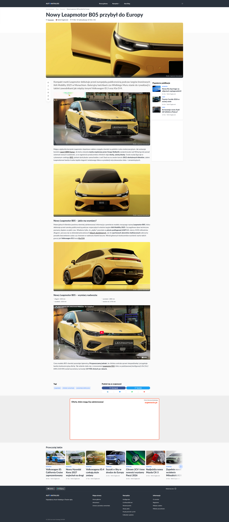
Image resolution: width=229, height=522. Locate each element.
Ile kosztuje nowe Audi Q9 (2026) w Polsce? (171, 110)
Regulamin (156, 502)
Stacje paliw (126, 509)
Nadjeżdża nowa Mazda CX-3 (154, 471)
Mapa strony (97, 495)
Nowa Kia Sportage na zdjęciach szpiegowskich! (171, 90)
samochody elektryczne (83, 388)
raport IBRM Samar (67, 152)
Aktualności (96, 502)
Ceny (163, 97)
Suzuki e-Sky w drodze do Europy (115, 471)
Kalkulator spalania (128, 515)
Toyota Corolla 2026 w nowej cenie (170, 100)
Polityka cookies (157, 505)
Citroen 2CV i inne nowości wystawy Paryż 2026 (135, 472)
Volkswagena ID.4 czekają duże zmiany (95, 472)
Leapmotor (57, 388)
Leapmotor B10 (109, 366)
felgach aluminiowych (98, 233)
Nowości (165, 86)
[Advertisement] (167, 141)
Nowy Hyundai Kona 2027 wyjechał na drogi (75, 472)
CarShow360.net (127, 502)
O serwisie (156, 499)
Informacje (156, 495)
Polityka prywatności (159, 509)
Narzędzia (126, 495)
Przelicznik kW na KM (129, 512)
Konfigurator (126, 499)
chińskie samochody (68, 388)
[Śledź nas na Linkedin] (175, 489)
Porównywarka (127, 505)
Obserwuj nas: (170, 489)
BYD (71, 157)
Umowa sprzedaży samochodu (101, 505)
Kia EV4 (81, 238)
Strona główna (97, 499)
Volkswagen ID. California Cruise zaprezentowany (54, 472)
